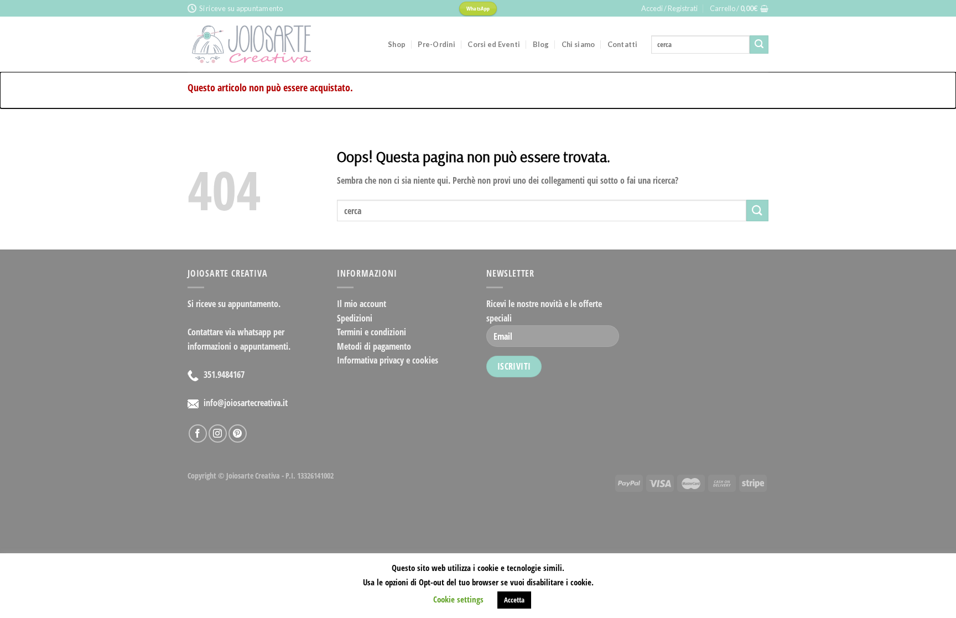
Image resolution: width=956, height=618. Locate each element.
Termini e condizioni (371, 332)
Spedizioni (354, 318)
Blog (541, 44)
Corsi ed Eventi (493, 44)
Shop (397, 44)
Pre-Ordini (436, 44)
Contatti (622, 44)
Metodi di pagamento (374, 346)
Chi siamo (578, 44)
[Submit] (759, 44)
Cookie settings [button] (458, 599)
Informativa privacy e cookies (387, 360)
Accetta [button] (514, 600)
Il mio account (361, 304)
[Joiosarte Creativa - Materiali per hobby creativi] (279, 44)
